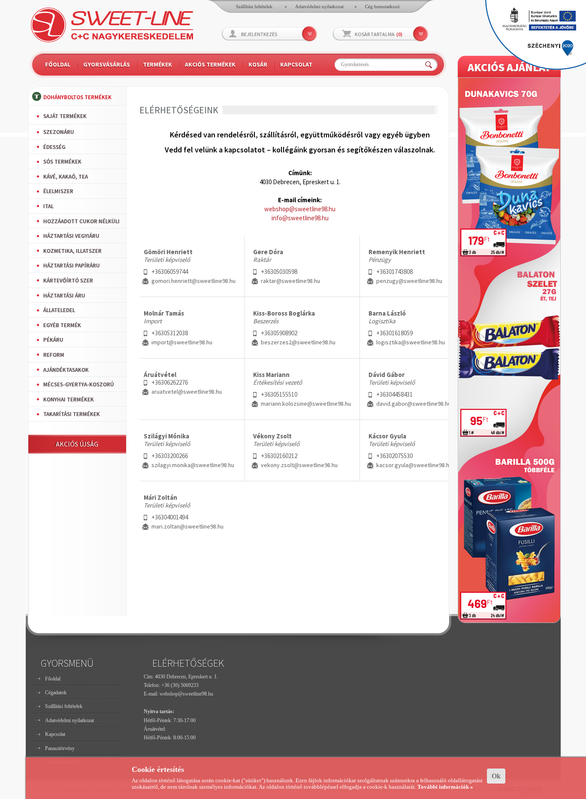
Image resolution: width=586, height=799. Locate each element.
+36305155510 (279, 394)
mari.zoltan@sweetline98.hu (187, 526)
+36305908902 (279, 333)
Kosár (257, 64)
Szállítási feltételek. (255, 6)
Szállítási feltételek (63, 706)
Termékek (157, 64)
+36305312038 (169, 333)
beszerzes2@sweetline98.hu (298, 342)
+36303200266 (169, 456)
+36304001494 (169, 517)
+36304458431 (394, 394)
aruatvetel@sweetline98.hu (186, 391)
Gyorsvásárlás (106, 64)
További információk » (445, 787)
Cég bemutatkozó (382, 6)
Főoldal (57, 64)
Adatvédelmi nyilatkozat (319, 6)
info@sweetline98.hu (300, 218)
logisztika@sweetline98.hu (410, 342)
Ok (496, 776)
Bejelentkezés (259, 34)
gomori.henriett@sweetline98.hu (193, 281)
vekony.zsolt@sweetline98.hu (299, 465)
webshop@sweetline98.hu (299, 209)
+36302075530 (394, 456)
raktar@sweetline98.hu (290, 281)
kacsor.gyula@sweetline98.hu (414, 465)
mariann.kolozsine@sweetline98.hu (306, 403)
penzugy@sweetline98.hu (409, 281)
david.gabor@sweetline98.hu (413, 403)
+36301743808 (394, 271)
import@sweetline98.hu (181, 342)
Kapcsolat (296, 64)
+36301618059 (394, 333)
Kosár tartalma (378, 34)
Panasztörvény (60, 748)
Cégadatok (55, 693)
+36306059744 (169, 271)
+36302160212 (279, 456)
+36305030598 (279, 271)
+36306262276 (169, 382)
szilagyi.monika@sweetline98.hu (192, 465)
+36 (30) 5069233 (180, 685)
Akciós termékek (210, 64)
